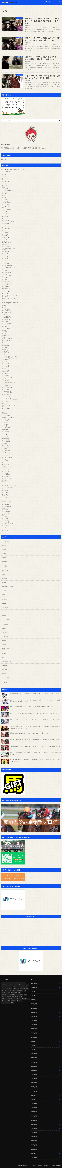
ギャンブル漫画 (6, 678)
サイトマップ (56, 2)
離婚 (9, 1000)
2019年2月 (34, 1145)
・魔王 (3, 482)
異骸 (13, 996)
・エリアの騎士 (5, 220)
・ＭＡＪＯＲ (4, 492)
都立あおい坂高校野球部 (7, 998)
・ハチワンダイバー (6, 445)
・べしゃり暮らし (5, 474)
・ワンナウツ (4, 529)
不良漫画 (4, 644)
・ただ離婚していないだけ (8, 382)
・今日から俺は (5, 258)
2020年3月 (34, 1136)
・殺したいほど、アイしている (9, 295)
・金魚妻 (3, 260)
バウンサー (15, 986)
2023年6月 (34, 1016)
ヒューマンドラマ (6, 632)
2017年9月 (34, 1157)
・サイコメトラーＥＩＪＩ (8, 304)
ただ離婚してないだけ (6, 984)
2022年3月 (34, 1078)
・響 (2, 462)
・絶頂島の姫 (4, 372)
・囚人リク (4, 342)
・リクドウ (4, 516)
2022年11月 (34, 1045)
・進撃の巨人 (4, 359)
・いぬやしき (4, 201)
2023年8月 (34, 1008)
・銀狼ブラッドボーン (7, 272)
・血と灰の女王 (5, 389)
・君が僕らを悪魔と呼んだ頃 (8, 248)
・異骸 (3, 195)
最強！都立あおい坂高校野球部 (8, 994)
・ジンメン (4, 361)
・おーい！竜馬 (5, 227)
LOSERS (3, 983)
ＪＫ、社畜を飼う (5, 1002)
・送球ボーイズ (5, 375)
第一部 (20, 996)
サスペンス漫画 (6, 620)
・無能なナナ (4, 495)
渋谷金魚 (4, 996)
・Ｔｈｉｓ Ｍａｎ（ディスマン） (10, 399)
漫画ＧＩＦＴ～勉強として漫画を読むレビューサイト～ (38, 1165)
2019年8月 (34, 1141)
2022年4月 (34, 1074)
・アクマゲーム (5, 181)
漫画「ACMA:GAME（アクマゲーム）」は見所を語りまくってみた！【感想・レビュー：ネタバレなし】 (35, 760)
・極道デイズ (4, 293)
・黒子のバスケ (5, 281)
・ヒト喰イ (4, 459)
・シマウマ (4, 331)
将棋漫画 (4, 653)
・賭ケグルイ (4, 234)
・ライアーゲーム (5, 511)
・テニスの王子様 (5, 408)
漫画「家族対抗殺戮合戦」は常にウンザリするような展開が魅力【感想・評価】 (33, 706)
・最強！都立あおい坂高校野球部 (9, 302)
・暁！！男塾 (4, 178)
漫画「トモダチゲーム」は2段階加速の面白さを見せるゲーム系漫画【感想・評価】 (33, 713)
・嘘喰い (3, 208)
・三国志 (3, 314)
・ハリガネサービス (6, 450)
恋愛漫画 (4, 640)
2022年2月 (34, 1082)
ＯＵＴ (12, 1002)
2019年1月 (34, 1149)
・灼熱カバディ (5, 335)
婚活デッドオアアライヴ (17, 990)
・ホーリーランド (5, 476)
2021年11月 (34, 1095)
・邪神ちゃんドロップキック (8, 338)
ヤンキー (4, 988)
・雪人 (3, 508)
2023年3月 (34, 1029)
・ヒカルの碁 (4, 455)
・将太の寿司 (4, 351)
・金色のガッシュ (5, 300)
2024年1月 (34, 987)
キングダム (4, 611)
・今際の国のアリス (6, 202)
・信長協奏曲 (4, 429)
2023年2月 (34, 1033)
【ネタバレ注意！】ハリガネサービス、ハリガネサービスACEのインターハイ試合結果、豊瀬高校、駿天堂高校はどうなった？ (35, 727)
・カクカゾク (4, 232)
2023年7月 (34, 1012)
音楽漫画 (4, 553)
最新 (18, 994)
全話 (21, 988)
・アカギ (3, 176)
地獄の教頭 (25, 988)
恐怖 (9, 992)
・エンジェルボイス (6, 223)
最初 (19, 992)
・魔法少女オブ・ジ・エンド (8, 485)
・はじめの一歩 (5, 440)
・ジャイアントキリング (7, 328)
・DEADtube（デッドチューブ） (9, 405)
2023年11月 (34, 995)
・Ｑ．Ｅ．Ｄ (4, 256)
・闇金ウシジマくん (6, 506)
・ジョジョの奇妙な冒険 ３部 (9, 356)
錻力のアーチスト (26, 998)
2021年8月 (34, 1107)
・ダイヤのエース (5, 380)
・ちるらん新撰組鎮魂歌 (7, 393)
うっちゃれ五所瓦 (16, 983)
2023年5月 (34, 1020)
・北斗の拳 (4, 480)
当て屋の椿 (4, 992)
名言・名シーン (6, 545)
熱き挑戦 (9, 996)
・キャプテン (4, 253)
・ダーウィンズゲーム (7, 377)
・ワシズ (3, 527)
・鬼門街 (3, 249)
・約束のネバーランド (7, 501)
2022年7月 (34, 1062)
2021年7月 (34, 1111)
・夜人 (3, 502)
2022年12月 (34, 1041)
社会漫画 (4, 591)
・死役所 (3, 333)
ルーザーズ (9, 988)
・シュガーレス (5, 347)
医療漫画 (4, 557)
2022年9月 (34, 1053)
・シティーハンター (6, 324)
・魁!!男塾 (4, 305)
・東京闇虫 (4, 413)
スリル (27, 984)
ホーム (41, 2)
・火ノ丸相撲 (4, 461)
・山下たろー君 (5, 504)
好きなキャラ (8, 990)
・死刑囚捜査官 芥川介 (7, 317)
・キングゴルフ (5, 263)
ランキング (4, 682)
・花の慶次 (4, 448)
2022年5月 (34, 1070)
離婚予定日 (13, 1000)
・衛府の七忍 (4, 218)
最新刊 (21, 994)
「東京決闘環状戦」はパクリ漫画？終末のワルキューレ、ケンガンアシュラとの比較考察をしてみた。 (35, 747)
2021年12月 (34, 1091)
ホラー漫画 (4, 669)
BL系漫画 (4, 582)
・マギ (3, 483)
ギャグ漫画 (4, 578)
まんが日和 (4, 159)
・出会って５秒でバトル (7, 394)
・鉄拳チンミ (4, 403)
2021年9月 (34, 1103)
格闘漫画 (4, 628)
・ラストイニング (5, 513)
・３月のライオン (5, 309)
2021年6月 (34, 1116)
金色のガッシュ (17, 998)
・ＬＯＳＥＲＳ (5, 520)
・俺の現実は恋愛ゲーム (7, 228)
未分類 (3, 574)
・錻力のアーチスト (6, 471)
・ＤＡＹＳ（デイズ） (7, 398)
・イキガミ (4, 197)
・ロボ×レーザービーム (7, 523)
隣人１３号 (4, 1000)
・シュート (4, 344)
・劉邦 (3, 515)
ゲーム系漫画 (5, 607)
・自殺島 (3, 330)
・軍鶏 (3, 337)
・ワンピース (4, 530)
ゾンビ (10, 986)
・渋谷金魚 (4, 326)
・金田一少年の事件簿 (7, 265)
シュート (23, 984)
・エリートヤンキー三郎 (7, 222)
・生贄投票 (4, 199)
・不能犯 (3, 466)
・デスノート (4, 401)
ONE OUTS (8, 983)
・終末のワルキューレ (7, 345)
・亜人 (3, 187)
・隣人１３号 (4, 518)
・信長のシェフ (5, 431)
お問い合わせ (48, 2)
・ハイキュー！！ (5, 433)
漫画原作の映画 (6, 649)
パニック (21, 986)
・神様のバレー (5, 237)
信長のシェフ (16, 988)
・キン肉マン (4, 270)
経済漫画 (4, 549)
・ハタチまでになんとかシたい (9, 441)
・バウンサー (4, 434)
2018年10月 (34, 1153)
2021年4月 (34, 1124)
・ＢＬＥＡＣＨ (5, 469)
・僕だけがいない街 (6, 478)
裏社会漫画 (4, 665)
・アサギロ (4, 183)
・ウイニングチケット (7, 206)
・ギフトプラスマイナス (7, 246)
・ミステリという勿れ (7, 487)
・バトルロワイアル (6, 447)
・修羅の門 (4, 349)
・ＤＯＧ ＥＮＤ (5, 415)
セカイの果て (5, 986)
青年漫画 (4, 674)
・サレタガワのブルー (7, 312)
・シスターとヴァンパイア (8, 323)
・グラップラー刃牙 (6, 276)
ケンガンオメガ (16, 984)
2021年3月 (34, 1128)
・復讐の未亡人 (5, 464)
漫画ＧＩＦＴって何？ (7, 586)
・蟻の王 (3, 194)
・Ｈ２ (3, 215)
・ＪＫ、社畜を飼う (6, 316)
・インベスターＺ (5, 204)
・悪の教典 (4, 180)
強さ (25, 990)
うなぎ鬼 (24, 983)
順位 (20, 1000)
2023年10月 (34, 999)
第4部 (16, 996)
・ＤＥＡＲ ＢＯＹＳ (7, 396)
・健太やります (5, 286)
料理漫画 (4, 603)
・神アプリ (4, 235)
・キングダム (4, 262)
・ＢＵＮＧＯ (4, 473)
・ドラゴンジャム (5, 419)
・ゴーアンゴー (5, 290)
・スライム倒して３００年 (8, 365)
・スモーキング (5, 363)
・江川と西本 (4, 216)
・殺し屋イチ (4, 297)
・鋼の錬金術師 (5, 438)
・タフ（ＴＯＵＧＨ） (7, 386)
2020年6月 (34, 1132)
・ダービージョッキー (7, 379)
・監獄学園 (4, 241)
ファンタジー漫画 (6, 661)
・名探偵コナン (5, 490)
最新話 (25, 994)
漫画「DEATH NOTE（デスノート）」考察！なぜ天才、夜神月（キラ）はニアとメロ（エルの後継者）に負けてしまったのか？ (35, 700)
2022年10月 (34, 1049)
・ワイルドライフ (5, 525)
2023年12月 (34, 991)
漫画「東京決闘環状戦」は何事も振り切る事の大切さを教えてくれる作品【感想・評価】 (35, 739)
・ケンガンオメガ (5, 284)
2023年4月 (34, 1024)
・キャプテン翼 (5, 255)
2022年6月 (34, 1066)
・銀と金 (3, 269)
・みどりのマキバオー (7, 494)
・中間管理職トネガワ (7, 391)
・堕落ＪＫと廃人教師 (7, 387)
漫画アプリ (4, 561)
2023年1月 (34, 1037)
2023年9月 (34, 1004)
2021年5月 (34, 1120)
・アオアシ (4, 174)
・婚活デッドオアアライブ (8, 298)
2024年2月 (34, 983)
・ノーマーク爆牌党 (6, 427)
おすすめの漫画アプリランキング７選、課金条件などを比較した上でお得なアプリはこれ (35, 693)
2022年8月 (34, 1058)
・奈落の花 (4, 426)
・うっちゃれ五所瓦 (6, 209)
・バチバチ (4, 443)
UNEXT (3, 595)
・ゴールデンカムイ (6, 291)
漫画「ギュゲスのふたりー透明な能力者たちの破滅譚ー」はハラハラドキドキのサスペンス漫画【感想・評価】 (35, 753)
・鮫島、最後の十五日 (7, 310)
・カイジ (3, 230)
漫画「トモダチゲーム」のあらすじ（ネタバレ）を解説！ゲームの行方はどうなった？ (34, 719)
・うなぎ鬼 (4, 211)
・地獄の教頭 (4, 321)
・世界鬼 (3, 368)
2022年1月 (34, 1087)
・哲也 (3, 407)
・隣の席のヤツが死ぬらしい (8, 417)
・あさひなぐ (4, 185)
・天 (2, 410)
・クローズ (4, 277)
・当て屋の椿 (4, 188)
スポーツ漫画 (5, 636)
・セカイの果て (5, 370)
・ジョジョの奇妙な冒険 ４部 (9, 358)
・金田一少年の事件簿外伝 (8, 267)
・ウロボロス (4, 213)
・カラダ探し (4, 239)
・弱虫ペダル (4, 509)
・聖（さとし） (5, 307)
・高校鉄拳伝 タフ (6, 288)
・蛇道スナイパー (5, 340)
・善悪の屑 (4, 373)
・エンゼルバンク (5, 225)
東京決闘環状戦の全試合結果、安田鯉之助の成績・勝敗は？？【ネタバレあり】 (33, 733)
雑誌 (3, 657)
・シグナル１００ (5, 319)
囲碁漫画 (4, 615)
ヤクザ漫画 (4, 566)
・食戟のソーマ (5, 352)
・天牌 (3, 412)
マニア (25, 986)
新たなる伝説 (14, 992)
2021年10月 (34, 1099)
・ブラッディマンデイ (7, 468)
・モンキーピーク (5, 499)
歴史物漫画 (4, 599)
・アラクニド (4, 192)
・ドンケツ (4, 422)
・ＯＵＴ (3, 173)
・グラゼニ (4, 274)
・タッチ (3, 384)
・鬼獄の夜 (4, 244)
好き (3, 990)
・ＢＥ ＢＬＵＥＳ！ (7, 454)
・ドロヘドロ (4, 420)
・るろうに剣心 (5, 522)
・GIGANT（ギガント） (7, 242)
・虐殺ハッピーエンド (7, 251)
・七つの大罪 (4, 424)
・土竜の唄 (4, 497)
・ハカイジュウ (5, 436)
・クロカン (4, 279)
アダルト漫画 (5, 624)
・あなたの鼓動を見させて (8, 190)
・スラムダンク (5, 366)
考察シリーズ (5, 570)
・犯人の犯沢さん (5, 452)
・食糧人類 (4, 354)
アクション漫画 (6, 541)
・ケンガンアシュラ (6, 283)
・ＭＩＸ (3, 488)
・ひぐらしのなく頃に (7, 457)
